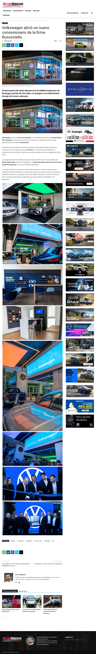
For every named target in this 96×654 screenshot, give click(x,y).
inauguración (29, 541)
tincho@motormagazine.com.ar (74, 639)
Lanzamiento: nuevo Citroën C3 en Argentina (48, 564)
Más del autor (23, 591)
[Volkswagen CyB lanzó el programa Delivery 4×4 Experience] (52, 601)
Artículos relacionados (10, 591)
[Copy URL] (21, 45)
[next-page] (6, 617)
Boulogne (12, 541)
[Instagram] (16, 582)
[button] (91, 13)
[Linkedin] (8, 45)
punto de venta (38, 541)
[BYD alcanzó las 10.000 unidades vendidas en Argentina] (32, 601)
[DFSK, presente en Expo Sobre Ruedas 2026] (11, 601)
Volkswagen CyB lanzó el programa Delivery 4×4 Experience (50, 611)
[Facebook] (12, 45)
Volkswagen (47, 541)
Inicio (3, 20)
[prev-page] (3, 617)
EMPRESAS (9, 20)
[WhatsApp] (4, 45)
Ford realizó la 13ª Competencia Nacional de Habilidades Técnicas (16, 565)
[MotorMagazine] (13, 5)
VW (53, 541)
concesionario (20, 541)
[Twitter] (17, 45)
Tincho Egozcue (8, 41)
